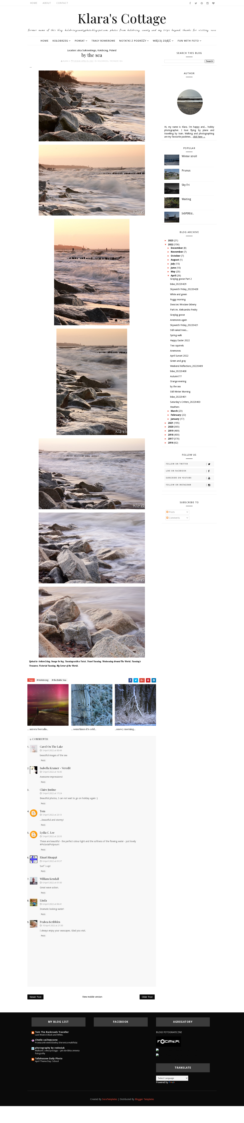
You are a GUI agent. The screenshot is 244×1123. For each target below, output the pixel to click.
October (176, 255)
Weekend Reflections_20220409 (186, 366)
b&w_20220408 (178, 371)
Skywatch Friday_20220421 (184, 325)
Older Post (147, 997)
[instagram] (207, 3)
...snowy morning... (125, 729)
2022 (171, 244)
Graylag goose (177, 314)
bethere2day (44, 661)
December (177, 248)
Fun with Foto (188, 40)
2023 (171, 240)
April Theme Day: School (47, 1061)
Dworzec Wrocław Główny (183, 304)
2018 (171, 434)
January (175, 419)
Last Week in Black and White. (49, 1035)
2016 (171, 442)
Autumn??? (176, 376)
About (47, 3)
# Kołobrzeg (42, 680)
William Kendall (49, 879)
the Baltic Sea (116, 61)
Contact (62, 3)
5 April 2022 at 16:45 (52, 772)
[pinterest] (201, 3)
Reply (43, 760)
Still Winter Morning (180, 391)
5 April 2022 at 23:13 (52, 815)
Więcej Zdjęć (162, 40)
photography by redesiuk (50, 1048)
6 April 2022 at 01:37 (52, 861)
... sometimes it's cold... (83, 729)
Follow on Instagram (178, 485)
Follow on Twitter (177, 464)
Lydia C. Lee (47, 832)
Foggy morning (178, 299)
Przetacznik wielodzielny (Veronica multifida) (56, 1042)
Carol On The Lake (51, 746)
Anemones (175, 350)
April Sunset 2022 (179, 355)
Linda (43, 900)
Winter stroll (189, 156)
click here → (199, 136)
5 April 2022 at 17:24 (52, 793)
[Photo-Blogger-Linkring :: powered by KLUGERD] (182, 1049)
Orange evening (178, 381)
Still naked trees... (179, 330)
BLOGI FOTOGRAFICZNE (169, 1032)
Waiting (186, 199)
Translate (180, 1082)
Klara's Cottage (122, 17)
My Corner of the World (67, 665)
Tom (42, 811)
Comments (174, 518)
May (173, 271)
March (174, 411)
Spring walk (176, 335)
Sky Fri (186, 184)
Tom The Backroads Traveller (52, 1032)
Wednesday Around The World (116, 661)
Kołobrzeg (60, 40)
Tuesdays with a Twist (75, 661)
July (173, 263)
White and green (178, 294)
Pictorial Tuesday (47, 665)
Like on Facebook (176, 471)
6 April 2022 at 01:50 (52, 882)
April (174, 275)
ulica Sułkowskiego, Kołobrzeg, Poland (96, 50)
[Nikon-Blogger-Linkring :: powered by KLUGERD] (182, 1054)
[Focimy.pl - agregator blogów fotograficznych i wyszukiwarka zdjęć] (168, 1041)
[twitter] (195, 3)
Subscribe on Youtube (179, 478)
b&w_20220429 (178, 284)
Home (33, 3)
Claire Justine (48, 789)
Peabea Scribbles (50, 922)
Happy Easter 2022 (180, 340)
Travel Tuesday (94, 661)
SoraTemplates (109, 1099)
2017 (171, 438)
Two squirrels (177, 345)
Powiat (80, 40)
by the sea (175, 386)
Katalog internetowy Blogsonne (172, 1059)
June (174, 267)
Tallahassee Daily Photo (48, 1058)
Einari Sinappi (48, 857)
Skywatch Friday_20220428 (184, 289)
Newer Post (35, 997)
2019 (171, 430)
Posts (171, 512)
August (175, 259)
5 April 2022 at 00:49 (52, 750)
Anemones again (178, 320)
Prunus (186, 170)
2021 (171, 423)
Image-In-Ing (57, 661)
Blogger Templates (144, 1099)
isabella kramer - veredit (55, 768)
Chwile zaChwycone (46, 1040)
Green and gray (178, 361)
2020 (171, 426)
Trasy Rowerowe (103, 40)
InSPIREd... (188, 213)
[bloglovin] (213, 3)
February (176, 415)
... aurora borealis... (37, 729)
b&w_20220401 (178, 396)
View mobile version (92, 996)
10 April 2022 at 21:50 (52, 925)
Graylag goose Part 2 (181, 279)
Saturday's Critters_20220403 (185, 402)
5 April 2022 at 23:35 (52, 836)
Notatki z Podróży (132, 40)
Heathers (174, 407)
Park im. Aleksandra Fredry (183, 309)
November (177, 251)
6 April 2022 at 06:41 (52, 904)
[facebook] (190, 3)
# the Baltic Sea (59, 680)
